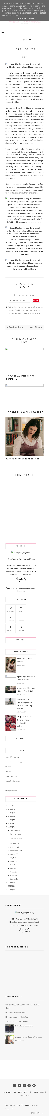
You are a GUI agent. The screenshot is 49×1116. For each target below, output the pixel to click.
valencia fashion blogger (14, 762)
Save (36, 300)
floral (17, 310)
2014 (10, 827)
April (12, 868)
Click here (20, 591)
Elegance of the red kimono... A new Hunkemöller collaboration (24, 721)
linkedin (21, 630)
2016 (10, 820)
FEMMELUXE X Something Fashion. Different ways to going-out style (26, 704)
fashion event (10, 786)
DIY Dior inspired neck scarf (15, 1012)
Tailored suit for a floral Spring (16, 1021)
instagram (10, 611)
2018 (10, 813)
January (13, 879)
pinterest (10, 621)
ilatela (8, 251)
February (13, 875)
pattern (36, 310)
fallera (34, 307)
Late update (14, 843)
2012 (10, 886)
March (12, 872)
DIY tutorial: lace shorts (24, 1026)
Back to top (36, 1113)
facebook (10, 630)
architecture (17, 307)
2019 (10, 809)
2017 (10, 816)
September (14, 851)
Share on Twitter (21, 300)
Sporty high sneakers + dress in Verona (26, 678)
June (12, 861)
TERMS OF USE (23, 1092)
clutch (24, 307)
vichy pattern (35, 313)
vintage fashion (11, 791)
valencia (8, 767)
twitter (20, 611)
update (26, 313)
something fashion (16, 313)
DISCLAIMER (24, 1095)
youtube (21, 621)
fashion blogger (11, 776)
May (11, 865)
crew (30, 134)
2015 (10, 823)
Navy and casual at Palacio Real (16, 1017)
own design (28, 310)
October (13, 847)
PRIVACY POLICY (9, 1092)
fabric (30, 307)
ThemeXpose (26, 1105)
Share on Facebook (25, 295)
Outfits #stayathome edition (22, 459)
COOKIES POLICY (38, 1092)
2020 (10, 806)
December (14, 830)
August (13, 854)
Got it (31, 19)
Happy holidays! (15, 834)
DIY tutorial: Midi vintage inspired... (20, 377)
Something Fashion (13, 571)
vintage (8, 771)
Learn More (21, 19)
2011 (10, 890)
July (11, 858)
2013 (10, 882)
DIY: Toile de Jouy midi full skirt (24, 412)
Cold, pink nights (16, 839)
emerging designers (12, 781)
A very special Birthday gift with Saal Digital (26, 689)
